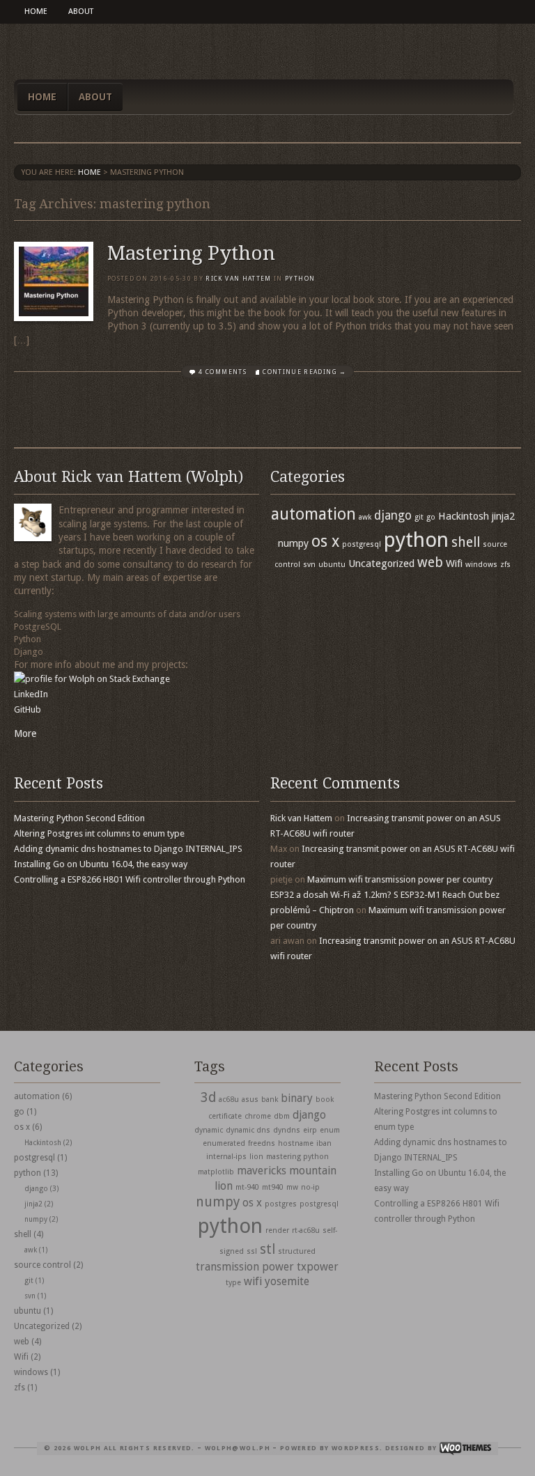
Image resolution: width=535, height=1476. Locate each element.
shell (465, 542)
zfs (505, 564)
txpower (318, 1266)
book (325, 1099)
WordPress (356, 1448)
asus (250, 1099)
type (233, 1282)
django (393, 515)
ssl (252, 1251)
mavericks (261, 1170)
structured (297, 1251)
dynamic (208, 1130)
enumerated (224, 1143)
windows (481, 564)
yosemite (287, 1281)
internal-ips (226, 1156)
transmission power (245, 1266)
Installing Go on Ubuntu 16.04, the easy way (100, 864)
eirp (310, 1130)
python (300, 278)
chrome (258, 1116)
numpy (293, 543)
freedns (261, 1143)
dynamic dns (248, 1130)
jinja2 (503, 516)
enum (330, 1130)
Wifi (454, 563)
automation (313, 514)
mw (292, 1187)
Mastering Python (191, 253)
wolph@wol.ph (237, 1448)
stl (267, 1249)
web (430, 562)
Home (35, 11)
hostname (295, 1143)
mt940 (273, 1187)
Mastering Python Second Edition (79, 818)
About (80, 11)
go (430, 517)
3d (208, 1097)
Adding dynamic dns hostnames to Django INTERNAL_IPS (128, 849)
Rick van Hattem (238, 278)
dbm (282, 1116)
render (277, 1230)
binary (297, 1098)
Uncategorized (381, 563)
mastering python (297, 1156)
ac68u (229, 1099)
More (25, 733)
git (419, 517)
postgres (281, 1204)
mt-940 (247, 1187)
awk (365, 517)
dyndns (286, 1130)
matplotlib (216, 1171)
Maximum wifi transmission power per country (400, 879)
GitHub (27, 709)
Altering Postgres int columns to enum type (99, 833)
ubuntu (332, 564)
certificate (225, 1116)
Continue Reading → (304, 371)
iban (324, 1143)
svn (309, 564)
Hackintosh (463, 516)
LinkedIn (31, 694)
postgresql (361, 544)
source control (42, 1265)
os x (325, 541)
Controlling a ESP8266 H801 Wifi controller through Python (129, 879)
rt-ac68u (306, 1230)
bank (269, 1099)
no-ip (310, 1187)
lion (256, 1156)
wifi (253, 1281)
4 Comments (223, 371)
